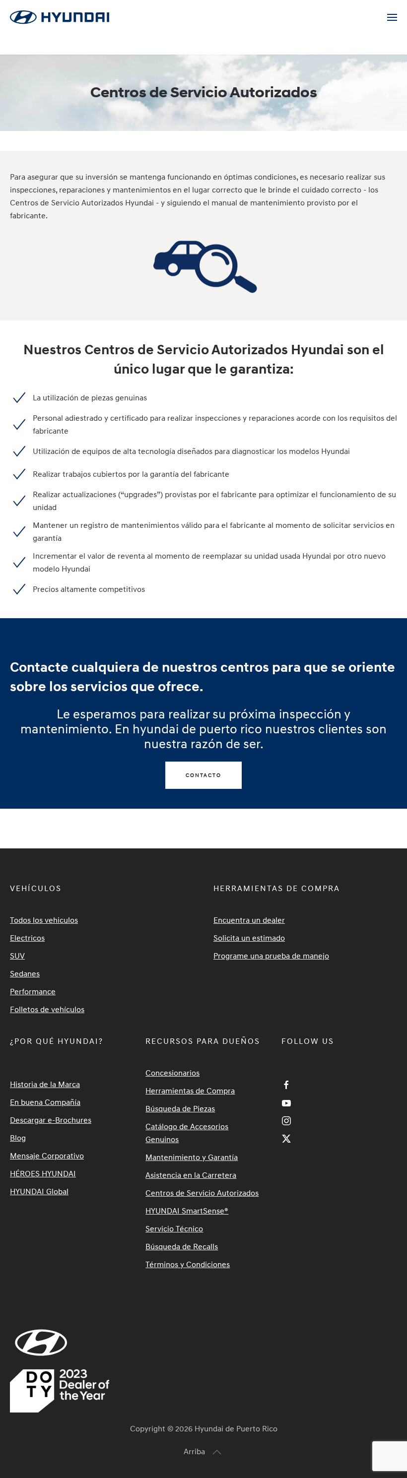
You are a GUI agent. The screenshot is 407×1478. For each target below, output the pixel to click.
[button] (392, 17)
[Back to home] (61, 17)
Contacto (203, 775)
